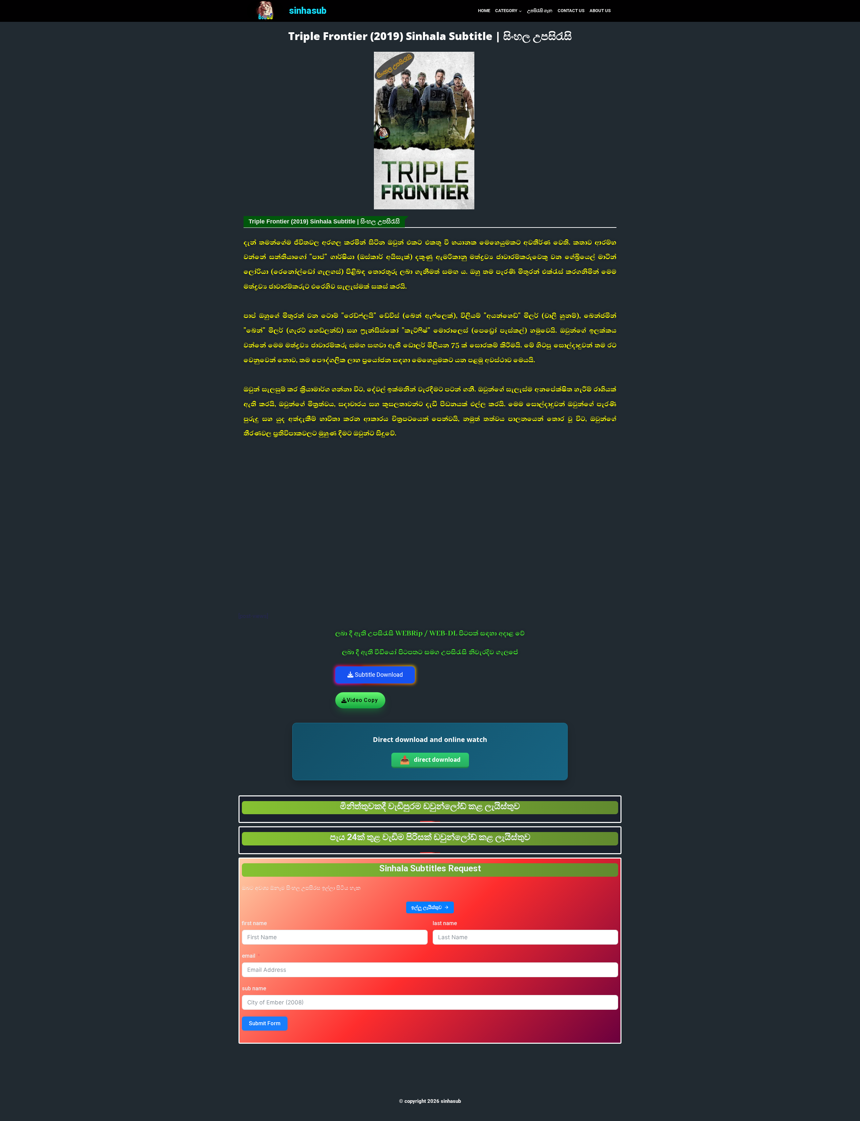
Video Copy (362, 700)
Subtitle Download (378, 674)
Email (248, 956)
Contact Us (571, 10)
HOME (484, 10)
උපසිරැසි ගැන (539, 10)
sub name (254, 988)
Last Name (445, 923)
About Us (600, 10)
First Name (254, 923)
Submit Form (265, 1023)
